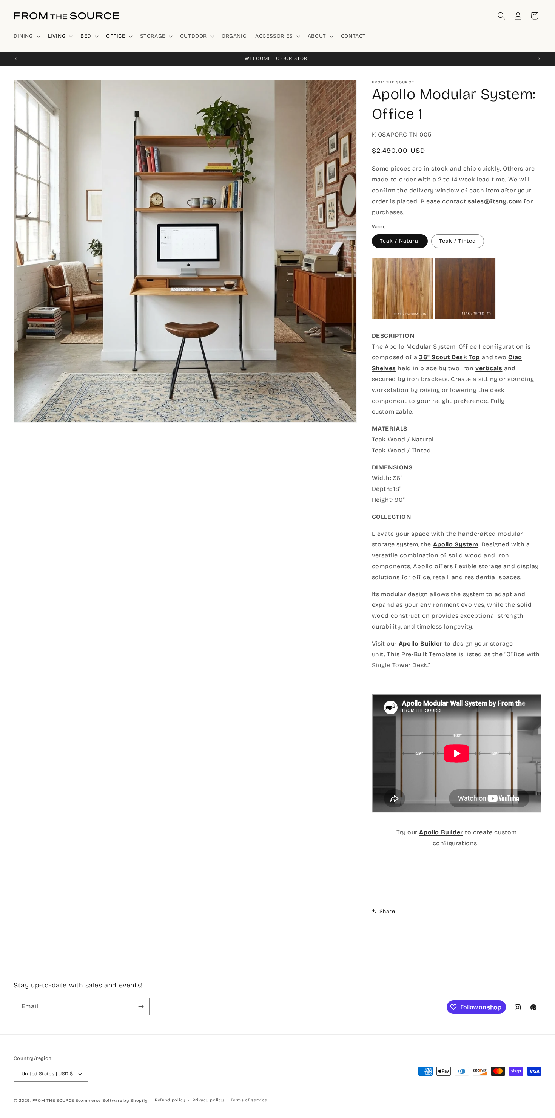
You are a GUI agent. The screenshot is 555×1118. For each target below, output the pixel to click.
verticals (488, 368)
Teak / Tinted (457, 241)
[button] (26, 36)
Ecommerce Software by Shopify (112, 1100)
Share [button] (387, 911)
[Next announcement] (538, 59)
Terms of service (249, 1100)
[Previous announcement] (16, 59)
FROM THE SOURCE (53, 1100)
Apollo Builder (441, 832)
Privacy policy (208, 1100)
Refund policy (170, 1100)
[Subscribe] (141, 1006)
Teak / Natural (400, 241)
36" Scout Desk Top (449, 357)
